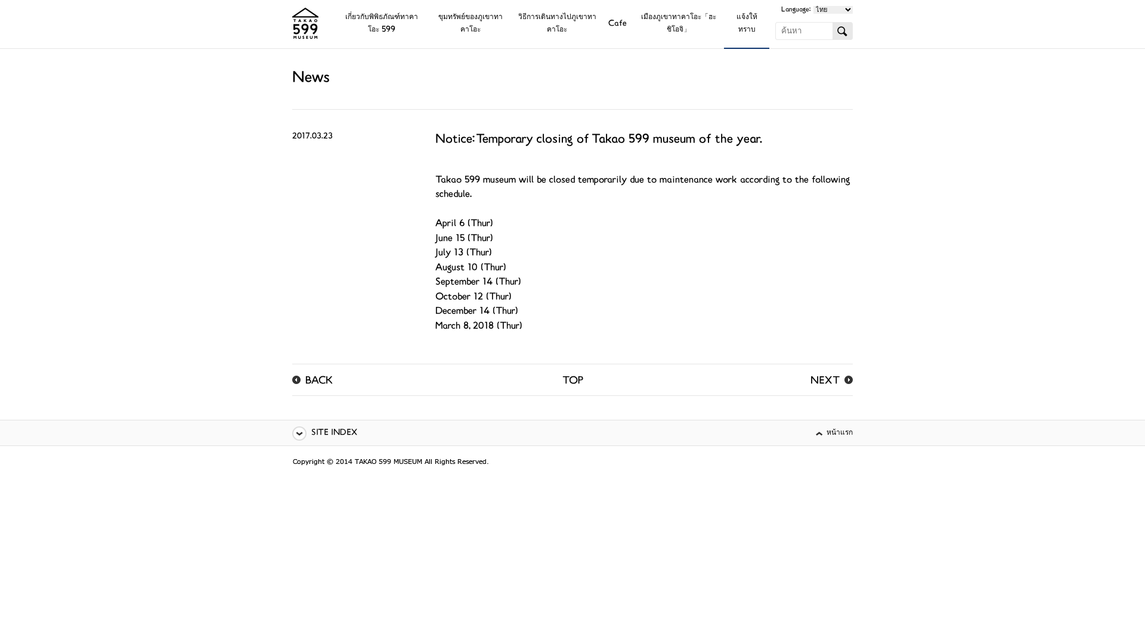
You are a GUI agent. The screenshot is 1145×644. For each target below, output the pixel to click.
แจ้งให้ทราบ (746, 24)
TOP (572, 381)
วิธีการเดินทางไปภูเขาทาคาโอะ (557, 24)
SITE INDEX (334, 433)
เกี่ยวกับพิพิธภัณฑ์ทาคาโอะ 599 (381, 24)
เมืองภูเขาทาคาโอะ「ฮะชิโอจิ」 (678, 24)
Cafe (617, 24)
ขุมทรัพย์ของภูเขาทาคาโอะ (470, 24)
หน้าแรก (840, 433)
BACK (319, 381)
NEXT (825, 381)
